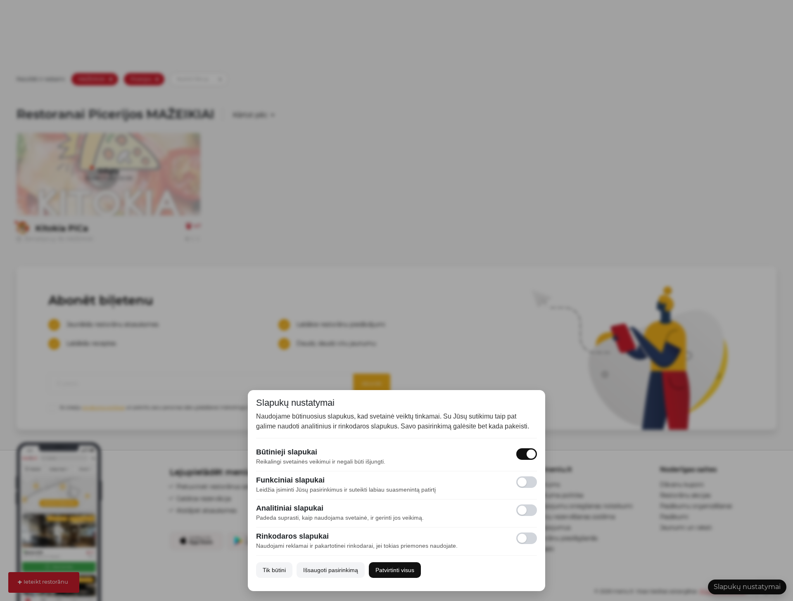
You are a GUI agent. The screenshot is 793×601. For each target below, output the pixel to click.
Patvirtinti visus (394, 570)
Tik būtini (274, 570)
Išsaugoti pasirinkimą (330, 570)
